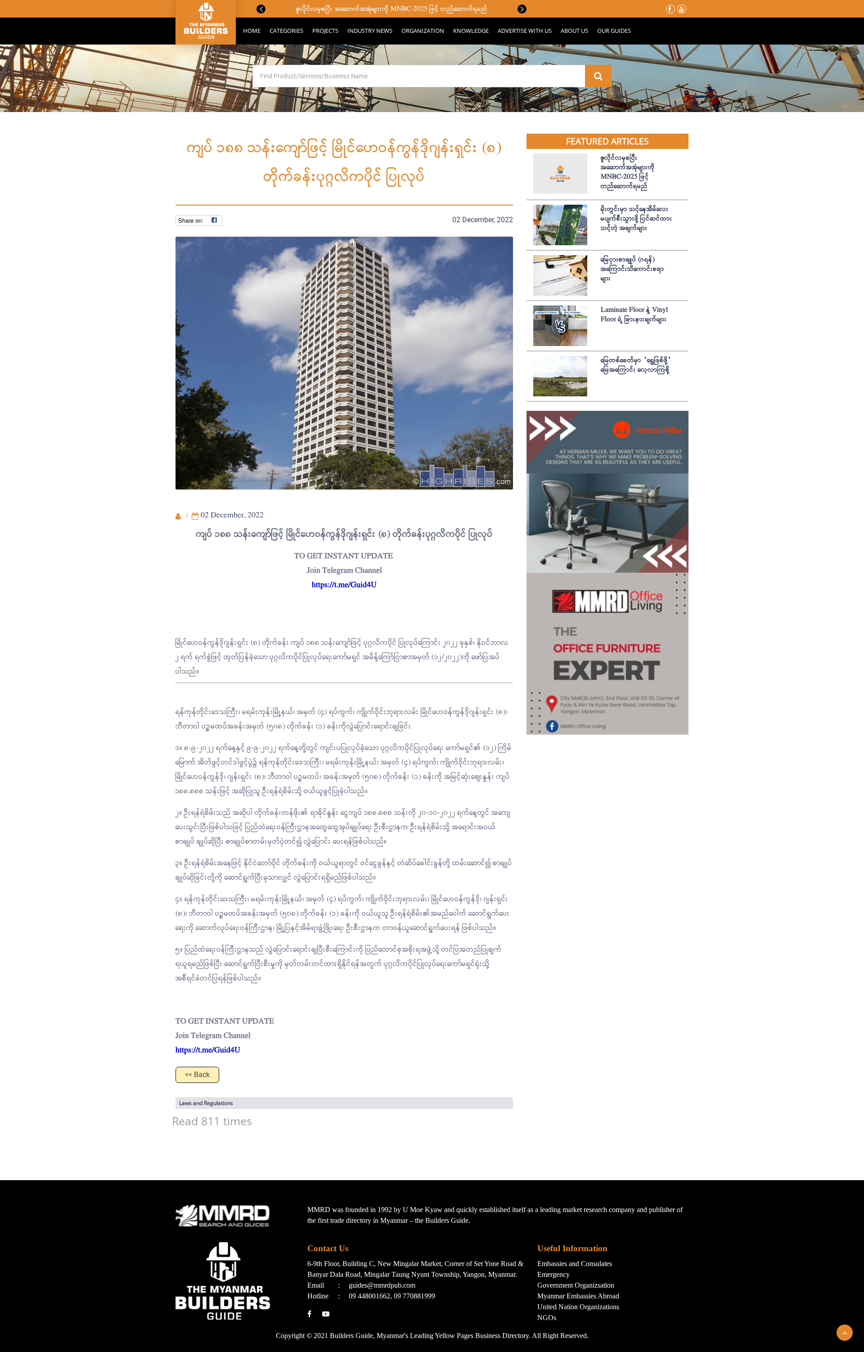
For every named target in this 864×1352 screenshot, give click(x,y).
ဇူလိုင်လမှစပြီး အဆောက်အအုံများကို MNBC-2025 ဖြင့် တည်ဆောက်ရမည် (391, 8)
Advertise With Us (525, 31)
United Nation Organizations (578, 1307)
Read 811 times (212, 1120)
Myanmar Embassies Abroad (578, 1296)
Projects (325, 31)
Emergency (553, 1274)
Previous (261, 8)
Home (252, 31)
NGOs (546, 1317)
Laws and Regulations (206, 1103)
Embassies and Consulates (574, 1263)
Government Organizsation (575, 1285)
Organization (422, 31)
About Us (574, 31)
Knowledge (471, 31)
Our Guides (614, 31)
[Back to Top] (845, 1333)
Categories (286, 31)
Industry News (369, 31)
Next (522, 8)
